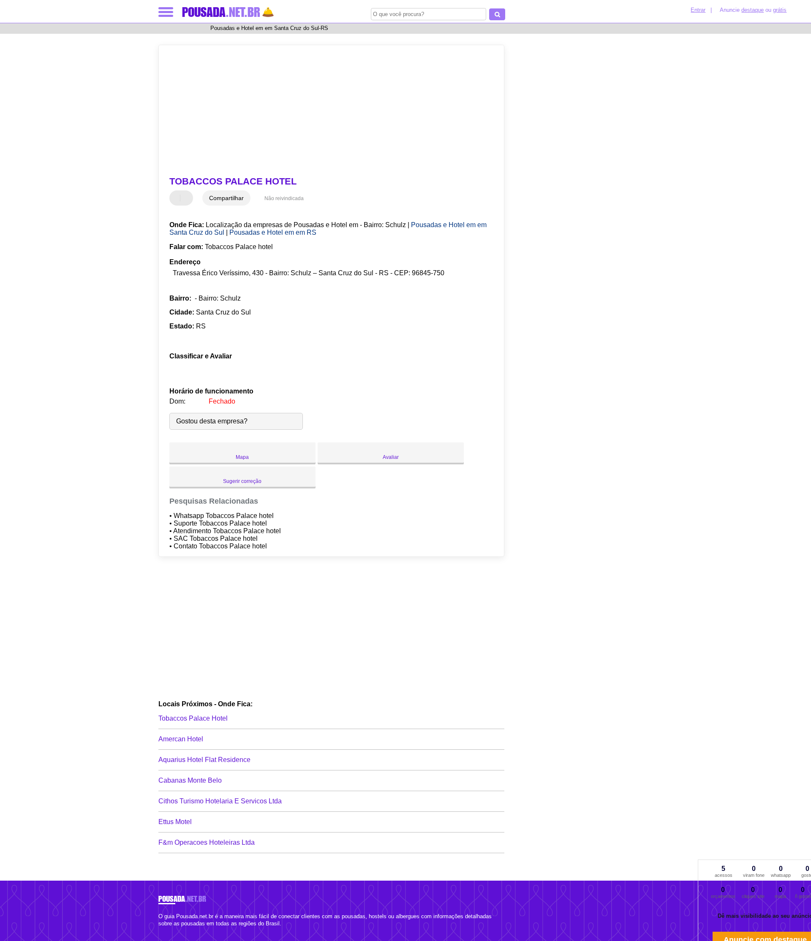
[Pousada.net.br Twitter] (164, 930)
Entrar (698, 10)
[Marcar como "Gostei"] (177, 198)
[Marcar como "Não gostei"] (187, 198)
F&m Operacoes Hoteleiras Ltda (206, 842)
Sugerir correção (242, 481)
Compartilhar (226, 198)
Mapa (242, 457)
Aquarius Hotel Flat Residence (204, 759)
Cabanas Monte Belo (190, 780)
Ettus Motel (175, 821)
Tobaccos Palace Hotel (193, 718)
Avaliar (391, 457)
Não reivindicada (284, 198)
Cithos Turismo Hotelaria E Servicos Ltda (220, 801)
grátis (780, 10)
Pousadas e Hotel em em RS (272, 232)
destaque (752, 10)
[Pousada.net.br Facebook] (160, 930)
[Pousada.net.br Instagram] (168, 930)
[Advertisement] (327, 111)
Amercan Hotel (180, 739)
